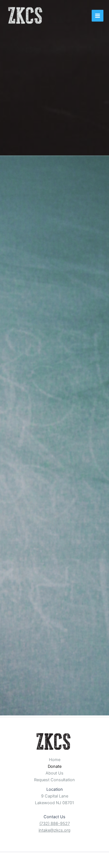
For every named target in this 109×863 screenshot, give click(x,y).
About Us (54, 773)
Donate (54, 766)
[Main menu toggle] (97, 16)
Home (54, 759)
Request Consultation (54, 779)
